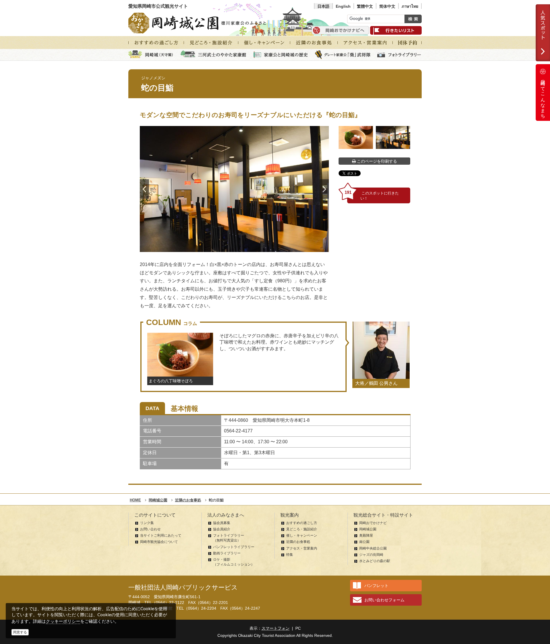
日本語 (323, 6)
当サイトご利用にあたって (160, 535)
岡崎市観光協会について (159, 542)
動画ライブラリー (227, 553)
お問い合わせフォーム (384, 600)
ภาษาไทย (410, 6)
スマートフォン (276, 628)
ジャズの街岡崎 (371, 555)
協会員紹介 (221, 529)
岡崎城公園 (367, 529)
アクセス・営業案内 (301, 548)
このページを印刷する (376, 161)
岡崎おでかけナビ (373, 523)
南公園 (364, 542)
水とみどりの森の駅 (374, 561)
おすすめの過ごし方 (301, 523)
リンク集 (147, 523)
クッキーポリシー (63, 621)
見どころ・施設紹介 (301, 529)
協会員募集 (221, 523)
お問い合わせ (150, 529)
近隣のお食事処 (298, 542)
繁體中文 (365, 6)
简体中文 (387, 6)
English (343, 6)
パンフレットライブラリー (233, 547)
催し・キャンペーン (301, 535)
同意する (20, 632)
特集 (289, 555)
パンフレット (376, 585)
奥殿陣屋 (366, 535)
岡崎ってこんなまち (543, 96)
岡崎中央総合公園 (373, 548)
